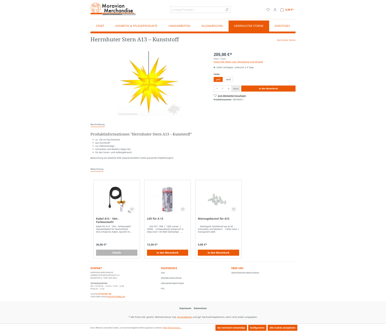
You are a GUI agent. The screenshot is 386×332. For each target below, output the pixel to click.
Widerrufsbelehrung (171, 278)
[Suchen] (226, 10)
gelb (218, 79)
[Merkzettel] (268, 10)
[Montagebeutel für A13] (218, 199)
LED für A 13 (155, 218)
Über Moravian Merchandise (245, 273)
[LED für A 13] (167, 199)
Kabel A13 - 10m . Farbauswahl (107, 220)
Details (116, 252)
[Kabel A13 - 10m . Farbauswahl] (116, 199)
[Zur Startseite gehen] (113, 9)
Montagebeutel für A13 (213, 218)
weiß (228, 79)
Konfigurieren (257, 327)
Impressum (185, 308)
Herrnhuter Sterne (286, 40)
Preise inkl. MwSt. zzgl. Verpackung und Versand (238, 61)
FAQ (162, 288)
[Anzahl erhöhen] (229, 89)
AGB (163, 273)
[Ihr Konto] (275, 10)
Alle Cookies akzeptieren (282, 327)
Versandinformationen (172, 283)
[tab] (97, 124)
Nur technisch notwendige (231, 327)
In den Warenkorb (268, 88)
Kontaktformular (116, 296)
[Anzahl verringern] (217, 89)
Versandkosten (184, 317)
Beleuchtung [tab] (96, 169)
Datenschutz (200, 308)
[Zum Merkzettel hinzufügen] (132, 209)
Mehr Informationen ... (172, 327)
